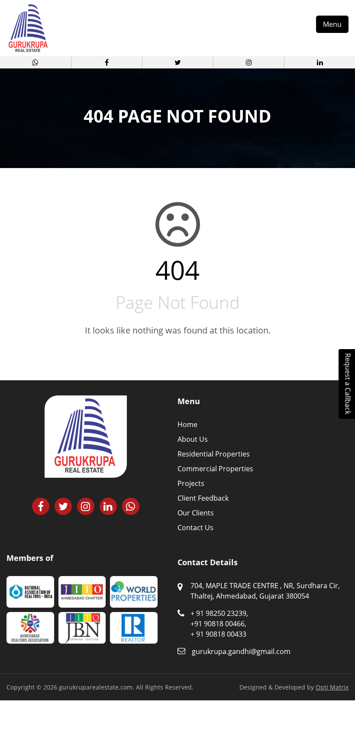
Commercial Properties (215, 468)
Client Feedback (203, 498)
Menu (332, 24)
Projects (191, 483)
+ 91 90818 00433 (218, 634)
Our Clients (196, 513)
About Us (193, 439)
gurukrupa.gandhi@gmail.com (241, 651)
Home (187, 424)
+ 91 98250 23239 (218, 613)
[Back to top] (337, 717)
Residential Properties (214, 454)
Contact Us (195, 527)
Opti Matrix (332, 687)
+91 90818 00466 (217, 623)
